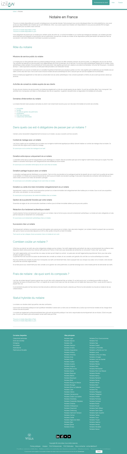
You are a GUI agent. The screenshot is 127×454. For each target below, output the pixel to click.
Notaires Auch (68, 359)
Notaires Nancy (94, 375)
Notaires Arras (68, 357)
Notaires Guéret (95, 345)
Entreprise (16, 343)
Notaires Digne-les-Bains (72, 420)
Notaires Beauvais (70, 373)
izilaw (15, 11)
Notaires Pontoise (95, 399)
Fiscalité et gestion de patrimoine (27, 112)
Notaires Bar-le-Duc (70, 368)
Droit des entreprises (23, 115)
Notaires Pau (94, 389)
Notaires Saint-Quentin (97, 413)
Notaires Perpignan (96, 394)
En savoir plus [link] (81, 451)
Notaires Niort (94, 385)
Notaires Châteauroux (71, 406)
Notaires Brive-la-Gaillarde (72, 387)
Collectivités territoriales (24, 117)
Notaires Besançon (70, 378)
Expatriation (20, 113)
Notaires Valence (95, 422)
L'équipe (44, 446)
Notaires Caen (68, 389)
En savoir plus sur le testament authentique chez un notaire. (32, 218)
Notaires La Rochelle (96, 348)
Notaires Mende (95, 364)
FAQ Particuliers (68, 446)
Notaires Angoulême (70, 350)
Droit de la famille (18, 341)
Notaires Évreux (69, 427)
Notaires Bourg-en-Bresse (72, 382)
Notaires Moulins (95, 373)
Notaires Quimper (95, 401)
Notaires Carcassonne (71, 394)
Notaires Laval (94, 352)
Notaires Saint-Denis (96, 410)
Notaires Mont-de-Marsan (98, 371)
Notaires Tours (94, 417)
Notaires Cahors (69, 392)
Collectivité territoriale (20, 338)
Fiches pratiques (35, 446)
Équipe (120, 2)
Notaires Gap (94, 343)
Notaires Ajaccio (69, 341)
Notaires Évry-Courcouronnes (99, 338)
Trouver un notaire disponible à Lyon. (24, 31)
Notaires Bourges (69, 385)
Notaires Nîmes (94, 382)
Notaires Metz (94, 366)
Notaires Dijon (68, 422)
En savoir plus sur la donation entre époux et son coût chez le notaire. (35, 164)
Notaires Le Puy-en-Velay (98, 355)
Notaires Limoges (95, 357)
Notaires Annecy (69, 352)
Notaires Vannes (95, 424)
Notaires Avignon (69, 366)
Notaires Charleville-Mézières (73, 401)
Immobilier (19, 108)
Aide (113, 2)
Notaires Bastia (69, 371)
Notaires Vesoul (94, 429)
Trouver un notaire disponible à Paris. (24, 30)
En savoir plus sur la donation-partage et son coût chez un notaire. (34, 181)
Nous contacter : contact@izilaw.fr (86, 446)
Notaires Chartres (69, 403)
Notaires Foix (94, 341)
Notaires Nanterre (95, 378)
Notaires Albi (68, 343)
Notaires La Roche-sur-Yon (98, 350)
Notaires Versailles (95, 427)
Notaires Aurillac (69, 362)
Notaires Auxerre (69, 364)
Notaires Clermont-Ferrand (72, 413)
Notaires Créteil (69, 417)
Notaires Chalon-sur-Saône (72, 396)
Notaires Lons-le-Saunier (97, 359)
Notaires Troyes (95, 420)
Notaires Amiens (69, 348)
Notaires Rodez (94, 403)
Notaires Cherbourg (70, 410)
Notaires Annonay (70, 355)
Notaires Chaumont (70, 408)
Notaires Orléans (95, 387)
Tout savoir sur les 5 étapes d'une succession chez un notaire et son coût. (36, 234)
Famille (18, 110)
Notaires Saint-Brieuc (96, 408)
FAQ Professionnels (55, 446)
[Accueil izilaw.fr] (8, 7)
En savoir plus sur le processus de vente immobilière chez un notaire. (35, 195)
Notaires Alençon (69, 345)
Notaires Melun (94, 362)
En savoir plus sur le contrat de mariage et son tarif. (29, 148)
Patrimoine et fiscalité (20, 350)
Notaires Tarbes (95, 415)
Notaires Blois (68, 380)
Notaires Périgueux (95, 392)
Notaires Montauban (96, 368)
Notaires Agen (68, 338)
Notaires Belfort (69, 375)
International (17, 348)
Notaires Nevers (95, 380)
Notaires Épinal (69, 424)
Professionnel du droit (101, 2)
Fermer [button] (99, 451)
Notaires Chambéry (70, 399)
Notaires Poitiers (95, 396)
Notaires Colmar (69, 415)
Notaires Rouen (94, 406)
